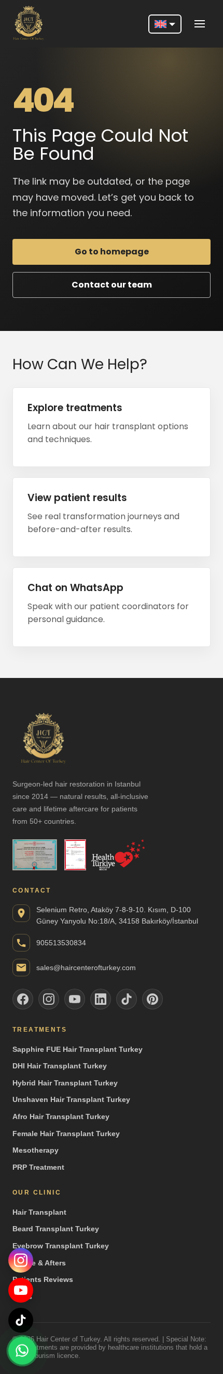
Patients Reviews (42, 1279)
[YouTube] (20, 1290)
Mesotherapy (35, 1150)
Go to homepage (112, 252)
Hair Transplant (39, 1212)
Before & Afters (39, 1263)
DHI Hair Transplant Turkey (59, 1066)
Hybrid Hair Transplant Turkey (65, 1083)
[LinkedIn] (100, 999)
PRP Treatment (38, 1167)
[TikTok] (20, 1320)
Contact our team (112, 285)
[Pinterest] (152, 999)
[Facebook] (22, 999)
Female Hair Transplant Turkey (66, 1133)
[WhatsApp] (22, 1350)
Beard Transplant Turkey (55, 1229)
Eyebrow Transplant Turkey (60, 1246)
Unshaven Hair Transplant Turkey (71, 1099)
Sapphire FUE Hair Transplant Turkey (77, 1049)
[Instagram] (20, 1260)
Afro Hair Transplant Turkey (60, 1116)
